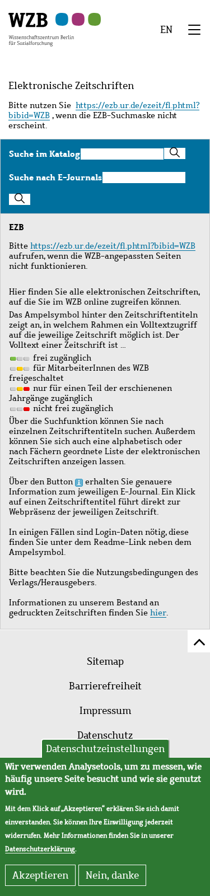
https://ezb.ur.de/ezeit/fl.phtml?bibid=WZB (103, 110)
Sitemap (105, 661)
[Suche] (174, 153)
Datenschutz (105, 735)
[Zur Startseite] (41, 28)
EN (166, 29)
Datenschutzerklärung (40, 848)
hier (158, 612)
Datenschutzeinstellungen (105, 748)
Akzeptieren (40, 875)
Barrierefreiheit (105, 686)
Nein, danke (112, 875)
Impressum (105, 710)
